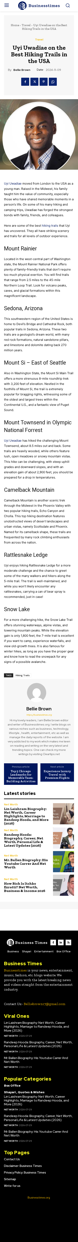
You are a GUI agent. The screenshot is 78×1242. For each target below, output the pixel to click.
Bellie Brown (21, 70)
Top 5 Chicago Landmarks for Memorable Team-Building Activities (20, 776)
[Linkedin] (61, 942)
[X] (34, 82)
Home (15, 25)
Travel (26, 25)
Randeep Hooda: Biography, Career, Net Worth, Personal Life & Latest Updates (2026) (23, 840)
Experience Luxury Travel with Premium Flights (57, 775)
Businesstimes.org (39, 1197)
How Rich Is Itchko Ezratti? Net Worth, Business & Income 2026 (24, 887)
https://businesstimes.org (39, 714)
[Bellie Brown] (39, 692)
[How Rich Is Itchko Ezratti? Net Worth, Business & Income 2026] (63, 885)
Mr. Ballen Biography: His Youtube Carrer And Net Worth (26, 863)
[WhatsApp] (53, 82)
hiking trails (50, 225)
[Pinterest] (44, 82)
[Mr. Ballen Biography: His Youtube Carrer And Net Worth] (63, 861)
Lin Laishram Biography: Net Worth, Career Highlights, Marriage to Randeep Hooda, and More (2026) (26, 816)
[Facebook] (25, 82)
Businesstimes (15, 970)
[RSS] (68, 942)
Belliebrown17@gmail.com (44, 1004)
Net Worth (11, 804)
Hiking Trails (23, 675)
